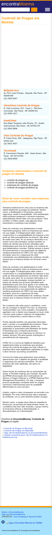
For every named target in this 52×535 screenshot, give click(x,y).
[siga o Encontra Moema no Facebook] (3, 523)
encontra (17, 3)
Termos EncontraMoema (10, 530)
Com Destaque (20, 516)
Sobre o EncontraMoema (13, 512)
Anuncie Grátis (35, 516)
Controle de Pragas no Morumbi (18, 428)
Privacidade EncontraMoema (30, 530)
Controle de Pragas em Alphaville (18, 430)
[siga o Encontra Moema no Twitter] (24, 523)
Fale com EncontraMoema (13, 514)
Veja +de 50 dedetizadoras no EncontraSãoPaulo (25, 433)
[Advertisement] (26, 55)
